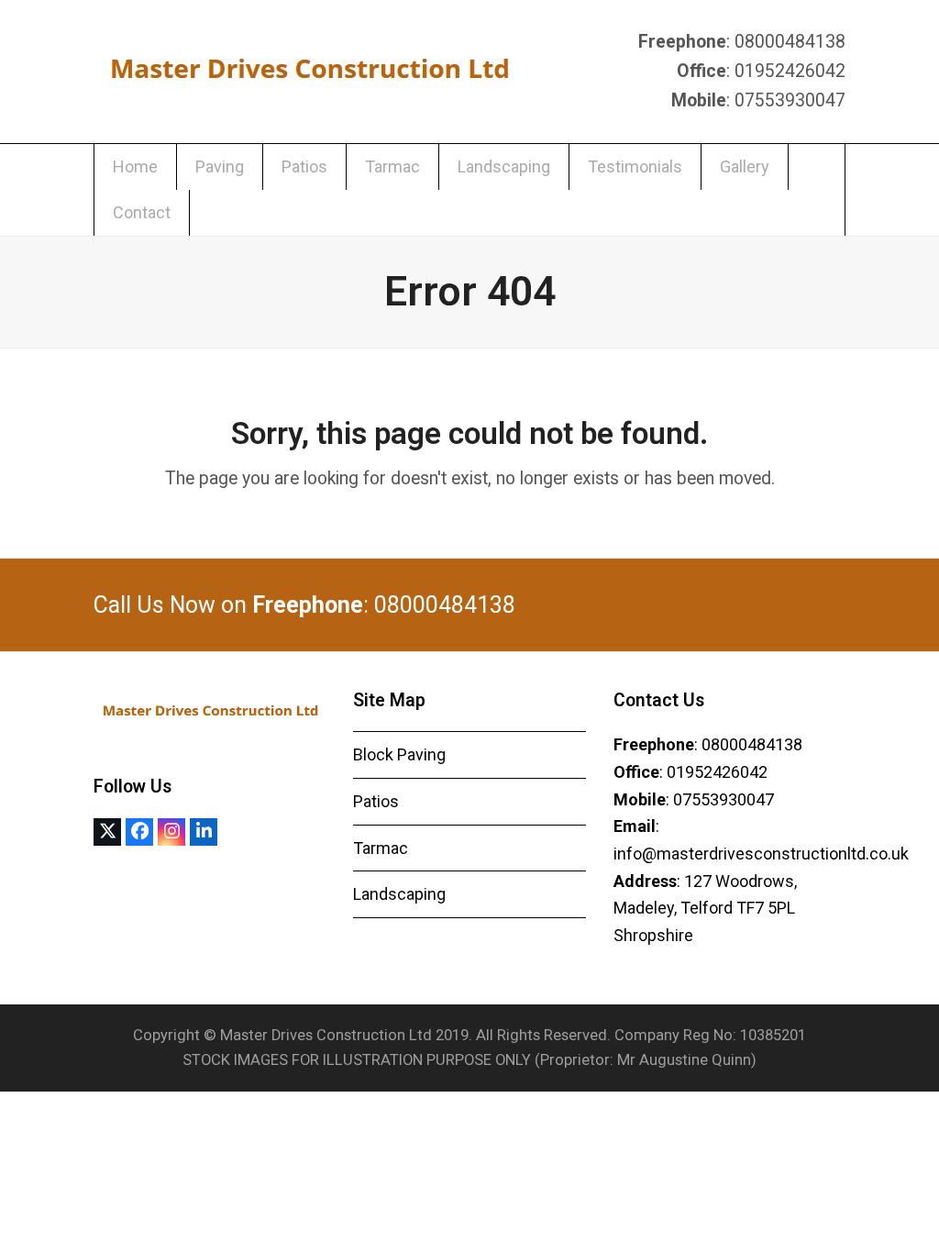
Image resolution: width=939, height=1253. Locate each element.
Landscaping (399, 894)
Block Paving (399, 754)
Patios (376, 801)
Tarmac (380, 848)
